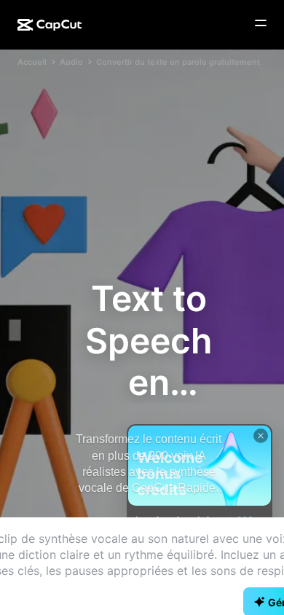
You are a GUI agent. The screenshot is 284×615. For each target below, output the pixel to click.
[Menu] (260, 23)
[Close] (260, 435)
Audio (71, 62)
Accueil (32, 62)
